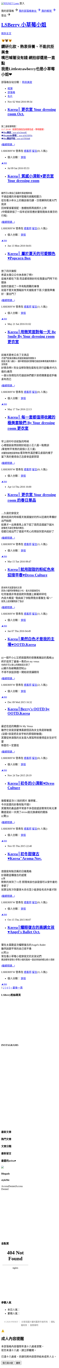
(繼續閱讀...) (8, 144)
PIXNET (14, 1322)
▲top (4, 162)
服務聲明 (34, 1325)
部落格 (11, 92)
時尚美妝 (27, 82)
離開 (18, 1363)
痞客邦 (27, 151)
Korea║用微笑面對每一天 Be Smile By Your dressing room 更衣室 (32, 337)
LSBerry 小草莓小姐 (23, 25)
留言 (34, 151)
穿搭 (23, 157)
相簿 (10, 88)
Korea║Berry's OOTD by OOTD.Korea (29, 711)
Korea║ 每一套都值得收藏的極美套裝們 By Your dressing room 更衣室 (31, 422)
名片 (10, 96)
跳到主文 (6, 33)
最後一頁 (18, 987)
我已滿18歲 (8, 1363)
